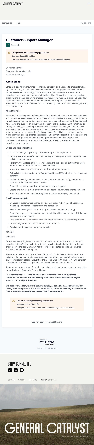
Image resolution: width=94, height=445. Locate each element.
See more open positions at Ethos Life (47, 322)
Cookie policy (53, 348)
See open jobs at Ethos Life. (23, 56)
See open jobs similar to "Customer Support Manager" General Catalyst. (41, 59)
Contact (11, 380)
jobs (18, 23)
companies (7, 23)
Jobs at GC (33, 380)
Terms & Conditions (48, 380)
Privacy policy (41, 348)
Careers (21, 380)
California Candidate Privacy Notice (28, 270)
